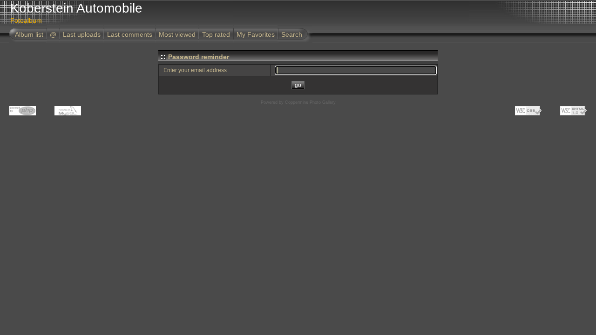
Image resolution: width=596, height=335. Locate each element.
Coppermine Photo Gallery (310, 102)
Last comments (129, 34)
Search (291, 34)
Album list (29, 34)
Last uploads (82, 34)
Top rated (216, 34)
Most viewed (177, 34)
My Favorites (256, 34)
